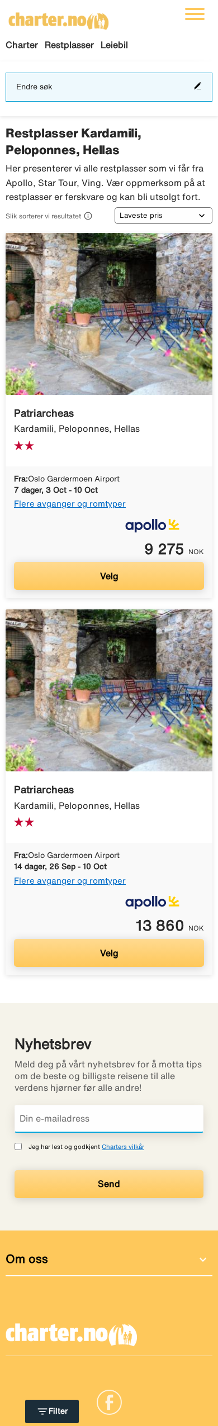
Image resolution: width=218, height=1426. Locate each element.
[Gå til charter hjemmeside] (58, 17)
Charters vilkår (123, 1146)
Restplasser (69, 44)
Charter (22, 44)
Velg (109, 575)
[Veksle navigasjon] (195, 14)
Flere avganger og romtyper (70, 503)
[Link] (109, 1401)
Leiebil (114, 44)
